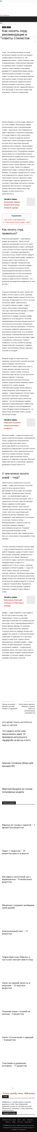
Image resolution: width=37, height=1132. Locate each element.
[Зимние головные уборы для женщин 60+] (18, 751)
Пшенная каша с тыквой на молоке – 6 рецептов (16, 1012)
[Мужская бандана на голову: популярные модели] (18, 777)
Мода (14, 1122)
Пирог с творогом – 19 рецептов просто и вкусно (15, 852)
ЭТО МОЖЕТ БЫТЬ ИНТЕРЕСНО (17, 722)
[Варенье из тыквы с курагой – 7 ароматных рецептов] (18, 814)
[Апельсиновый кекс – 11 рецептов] (18, 921)
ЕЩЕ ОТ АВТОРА (9, 725)
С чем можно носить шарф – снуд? (16, 222)
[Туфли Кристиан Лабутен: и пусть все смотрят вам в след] (18, 947)
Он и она (20, 1122)
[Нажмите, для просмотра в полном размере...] (18, 107)
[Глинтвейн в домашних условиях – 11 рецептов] (18, 1053)
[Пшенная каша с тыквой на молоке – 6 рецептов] (18, 1001)
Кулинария (28, 1122)
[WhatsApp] (18, 692)
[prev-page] (3, 797)
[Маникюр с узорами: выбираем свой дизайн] (18, 895)
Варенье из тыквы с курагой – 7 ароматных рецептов (18, 826)
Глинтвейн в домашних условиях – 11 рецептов (14, 1064)
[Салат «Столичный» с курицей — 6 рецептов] (18, 1027)
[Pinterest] (14, 692)
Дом (24, 1120)
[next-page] (6, 797)
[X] (9, 692)
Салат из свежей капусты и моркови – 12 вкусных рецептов (16, 985)
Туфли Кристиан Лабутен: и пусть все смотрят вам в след (17, 958)
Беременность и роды (9, 1120)
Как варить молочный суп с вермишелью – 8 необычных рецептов (17, 879)
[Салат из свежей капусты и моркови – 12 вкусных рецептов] (18, 972)
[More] (23, 692)
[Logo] (18, 23)
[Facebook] (4, 692)
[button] (3, 19)
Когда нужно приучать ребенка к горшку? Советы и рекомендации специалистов (27, 708)
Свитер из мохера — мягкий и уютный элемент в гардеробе (9, 706)
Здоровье (30, 1120)
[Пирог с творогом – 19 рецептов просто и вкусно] (18, 840)
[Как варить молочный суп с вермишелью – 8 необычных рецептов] (18, 866)
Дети (19, 1120)
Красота (7, 1122)
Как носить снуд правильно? (14, 220)
